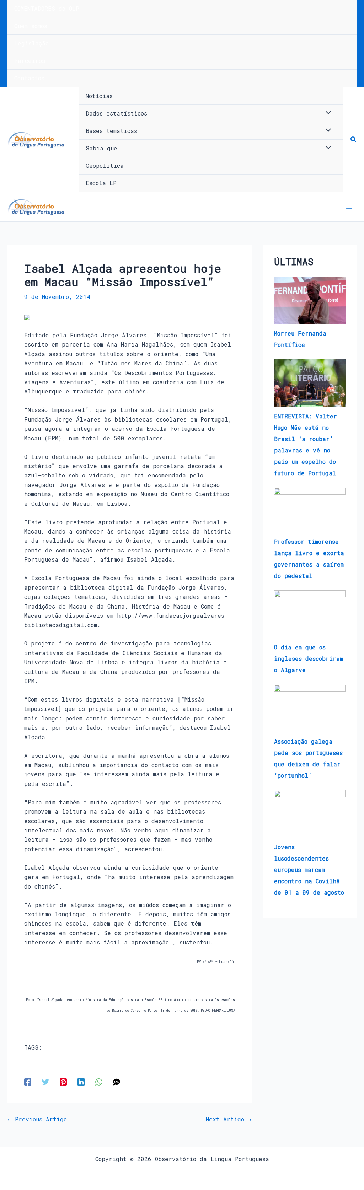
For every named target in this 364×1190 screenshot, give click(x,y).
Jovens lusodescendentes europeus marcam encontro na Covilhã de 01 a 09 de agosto (309, 869)
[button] (353, 139)
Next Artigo (228, 1119)
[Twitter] (45, 1082)
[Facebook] (27, 1082)
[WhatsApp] (98, 1082)
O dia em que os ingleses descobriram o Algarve (308, 658)
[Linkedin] (81, 1082)
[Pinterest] (63, 1082)
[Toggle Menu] (326, 113)
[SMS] (116, 1082)
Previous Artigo (37, 1119)
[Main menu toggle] (349, 207)
